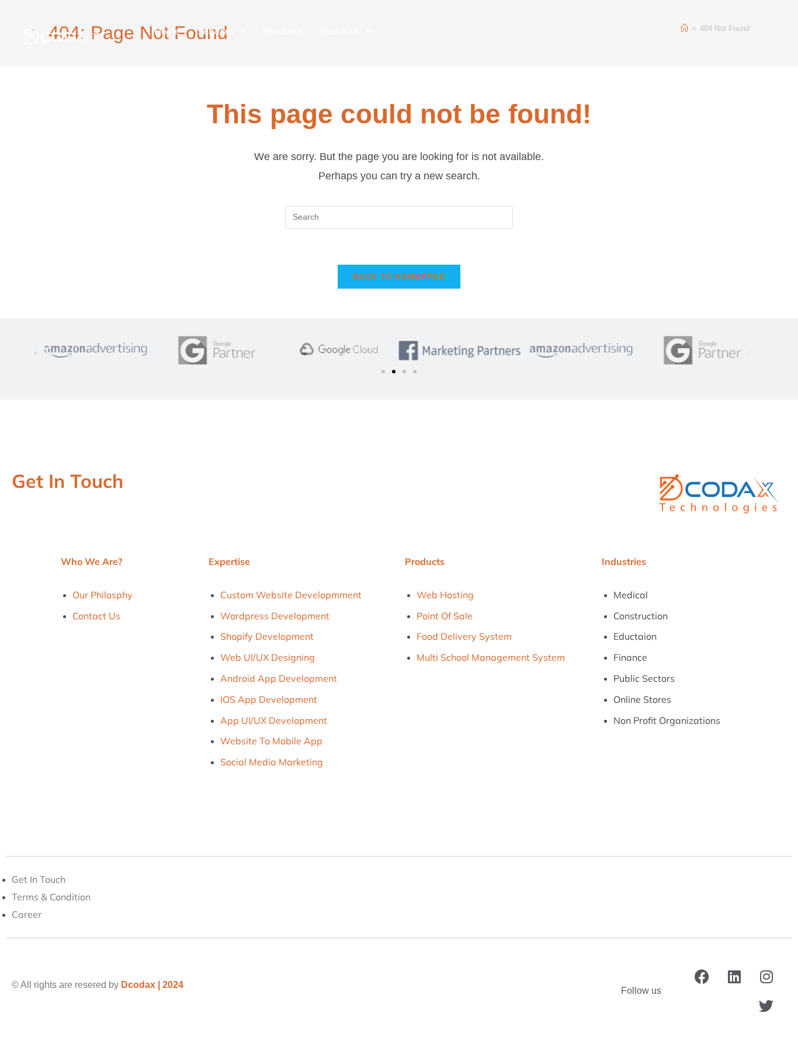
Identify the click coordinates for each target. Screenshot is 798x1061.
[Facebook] (702, 976)
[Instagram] (766, 976)
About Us (340, 31)
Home (167, 31)
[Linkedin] (734, 976)
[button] (48, 350)
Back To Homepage (399, 276)
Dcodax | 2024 (152, 985)
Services (215, 31)
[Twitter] (766, 1005)
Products (282, 31)
